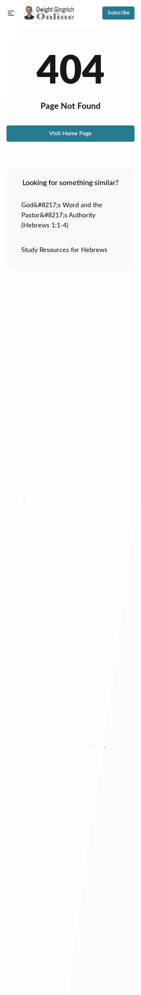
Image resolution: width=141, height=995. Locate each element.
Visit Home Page (70, 133)
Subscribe (118, 13)
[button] (11, 13)
